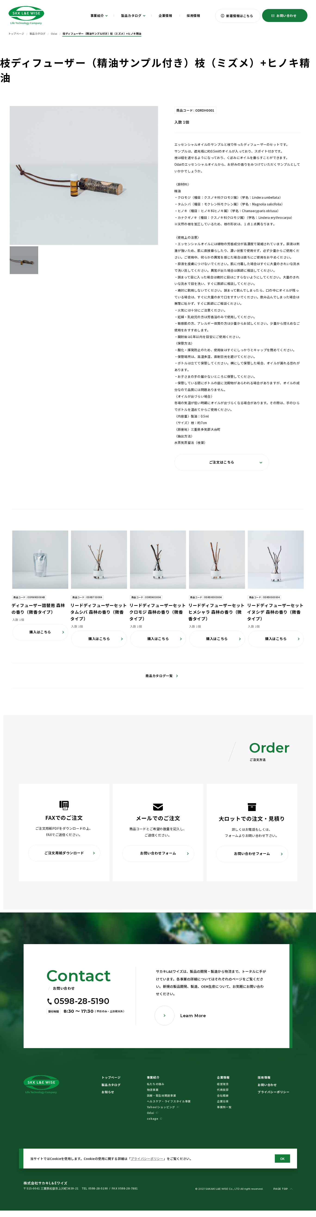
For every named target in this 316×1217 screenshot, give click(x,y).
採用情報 (264, 1077)
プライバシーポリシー (147, 1158)
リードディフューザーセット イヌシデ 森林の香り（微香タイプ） (275, 612)
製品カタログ (111, 1085)
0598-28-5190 (81, 1001)
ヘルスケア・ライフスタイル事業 (169, 1101)
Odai (150, 1113)
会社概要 (223, 1095)
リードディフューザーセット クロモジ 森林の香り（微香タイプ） (157, 612)
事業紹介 (153, 1077)
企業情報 (223, 1077)
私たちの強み (155, 1084)
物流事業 (153, 1090)
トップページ (111, 1077)
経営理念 (223, 1084)
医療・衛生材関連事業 (161, 1095)
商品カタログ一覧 (159, 675)
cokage (152, 1118)
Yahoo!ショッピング (161, 1107)
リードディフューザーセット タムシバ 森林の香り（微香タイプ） (98, 612)
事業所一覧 (224, 1107)
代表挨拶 (223, 1090)
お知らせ (108, 1092)
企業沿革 (223, 1101)
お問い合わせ (267, 1085)
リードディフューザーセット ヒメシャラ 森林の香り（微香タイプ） (216, 612)
